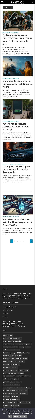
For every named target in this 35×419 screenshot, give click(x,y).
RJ (3, 390)
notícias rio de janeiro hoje (10, 370)
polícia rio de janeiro (24, 376)
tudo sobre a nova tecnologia (11, 405)
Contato (7, 313)
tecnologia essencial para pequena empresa (15, 393)
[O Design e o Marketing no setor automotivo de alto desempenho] (18, 152)
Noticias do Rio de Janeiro (10, 367)
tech (26, 390)
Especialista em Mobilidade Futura (12, 355)
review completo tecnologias (11, 387)
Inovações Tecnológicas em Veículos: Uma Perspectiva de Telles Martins (18, 222)
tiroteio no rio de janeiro (9, 402)
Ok (10, 416)
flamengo (21, 361)
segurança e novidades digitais (14, 390)
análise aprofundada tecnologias (12, 341)
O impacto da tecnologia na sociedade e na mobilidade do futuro (18, 83)
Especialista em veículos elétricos (12, 358)
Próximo (31, 241)
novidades (21, 373)
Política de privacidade (11, 307)
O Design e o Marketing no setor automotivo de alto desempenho (16, 169)
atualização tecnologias (9, 344)
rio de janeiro (27, 387)
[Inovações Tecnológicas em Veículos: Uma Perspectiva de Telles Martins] (18, 205)
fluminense (6, 364)
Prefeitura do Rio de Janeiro (10, 379)
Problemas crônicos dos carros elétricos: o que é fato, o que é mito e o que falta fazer (17, 39)
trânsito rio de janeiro (24, 402)
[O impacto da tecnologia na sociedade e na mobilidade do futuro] (18, 66)
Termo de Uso (9, 310)
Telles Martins (15, 396)
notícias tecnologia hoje (9, 373)
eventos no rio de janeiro (10, 361)
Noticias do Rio (15, 364)
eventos (25, 358)
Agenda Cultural (7, 335)
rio (21, 387)
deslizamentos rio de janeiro (11, 350)
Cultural (28, 347)
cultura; (22, 347)
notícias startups (24, 370)
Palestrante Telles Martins (11, 32)
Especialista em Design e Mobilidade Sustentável (16, 353)
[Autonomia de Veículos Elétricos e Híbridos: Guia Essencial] (18, 109)
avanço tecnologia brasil (24, 344)
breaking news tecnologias (10, 347)
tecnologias (6, 396)
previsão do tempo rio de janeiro (12, 382)
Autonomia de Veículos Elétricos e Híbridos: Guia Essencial (15, 126)
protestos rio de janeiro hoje (11, 385)
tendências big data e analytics (11, 399)
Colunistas (6, 164)
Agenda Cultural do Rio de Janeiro (12, 338)
